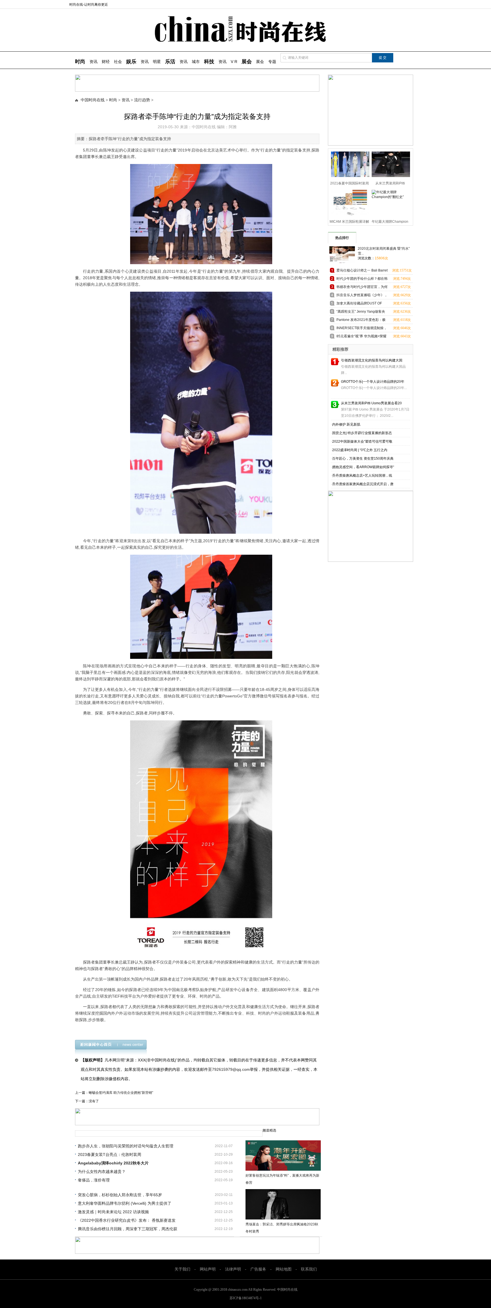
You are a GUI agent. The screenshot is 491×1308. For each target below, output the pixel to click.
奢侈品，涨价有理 (94, 1180)
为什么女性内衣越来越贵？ (102, 1171)
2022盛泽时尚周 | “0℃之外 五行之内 (359, 450)
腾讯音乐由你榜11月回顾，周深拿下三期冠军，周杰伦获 (127, 1229)
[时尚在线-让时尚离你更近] (245, 41)
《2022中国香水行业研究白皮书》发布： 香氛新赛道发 (127, 1220)
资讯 (93, 61)
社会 (118, 61)
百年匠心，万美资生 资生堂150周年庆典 (363, 458)
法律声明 (233, 1269)
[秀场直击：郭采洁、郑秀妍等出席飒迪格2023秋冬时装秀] (283, 1204)
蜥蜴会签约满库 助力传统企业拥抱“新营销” (121, 1093)
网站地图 (284, 1269)
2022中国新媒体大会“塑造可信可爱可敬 (362, 441)
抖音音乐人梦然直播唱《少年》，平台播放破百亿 (362, 296)
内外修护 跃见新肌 (346, 424)
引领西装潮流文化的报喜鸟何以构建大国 (371, 360)
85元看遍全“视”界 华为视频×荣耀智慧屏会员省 (361, 337)
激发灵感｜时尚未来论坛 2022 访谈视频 (113, 1212)
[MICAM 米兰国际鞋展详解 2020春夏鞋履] (348, 201)
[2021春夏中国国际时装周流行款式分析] (348, 163)
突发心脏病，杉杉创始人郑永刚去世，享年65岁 (120, 1195)
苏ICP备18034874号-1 (246, 1298)
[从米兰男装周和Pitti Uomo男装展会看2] (389, 163)
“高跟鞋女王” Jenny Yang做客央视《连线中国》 (360, 313)
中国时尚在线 (93, 100)
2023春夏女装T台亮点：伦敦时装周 (109, 1154)
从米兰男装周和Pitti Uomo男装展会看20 (371, 403)
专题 (272, 61)
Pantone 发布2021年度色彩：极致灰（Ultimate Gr (361, 321)
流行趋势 (142, 100)
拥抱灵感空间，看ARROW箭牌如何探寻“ (363, 467)
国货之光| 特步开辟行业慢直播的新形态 (362, 433)
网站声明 (208, 1269)
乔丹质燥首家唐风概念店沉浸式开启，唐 (363, 484)
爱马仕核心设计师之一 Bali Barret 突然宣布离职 (362, 271)
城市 (196, 61)
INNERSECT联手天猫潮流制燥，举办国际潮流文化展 (361, 329)
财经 (106, 61)
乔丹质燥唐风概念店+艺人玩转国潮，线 (362, 476)
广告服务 (258, 1269)
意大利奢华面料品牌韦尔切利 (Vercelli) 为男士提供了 (124, 1203)
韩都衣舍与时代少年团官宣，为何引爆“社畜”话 (362, 288)
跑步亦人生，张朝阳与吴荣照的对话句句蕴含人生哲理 (125, 1146)
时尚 (113, 100)
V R (234, 61)
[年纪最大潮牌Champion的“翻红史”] (389, 201)
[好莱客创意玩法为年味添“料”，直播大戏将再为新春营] (283, 1155)
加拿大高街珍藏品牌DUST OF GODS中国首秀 (359, 304)
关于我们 (182, 1269)
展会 (260, 61)
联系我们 (309, 1269)
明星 (157, 61)
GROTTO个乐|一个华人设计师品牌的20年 (372, 382)
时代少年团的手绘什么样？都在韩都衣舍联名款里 (362, 280)
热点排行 (342, 238)
